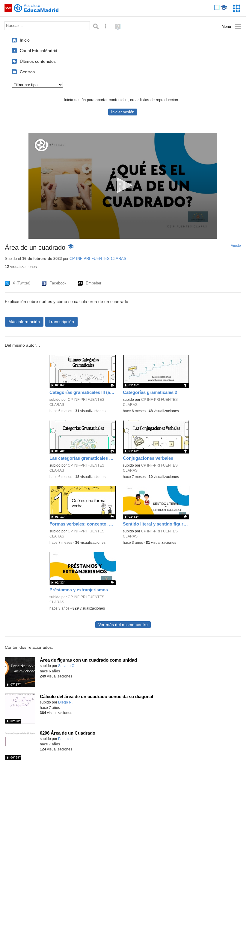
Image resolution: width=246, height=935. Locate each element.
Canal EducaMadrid (38, 50)
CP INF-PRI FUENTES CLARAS (98, 258)
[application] (122, 186)
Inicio (25, 40)
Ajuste (236, 245)
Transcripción (61, 321)
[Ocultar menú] (231, 26)
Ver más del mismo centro (123, 624)
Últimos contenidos (38, 61)
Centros (27, 71)
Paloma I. (65, 739)
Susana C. (66, 666)
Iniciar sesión (122, 112)
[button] (123, 185)
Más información (24, 321)
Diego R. (65, 702)
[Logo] (41, 145)
